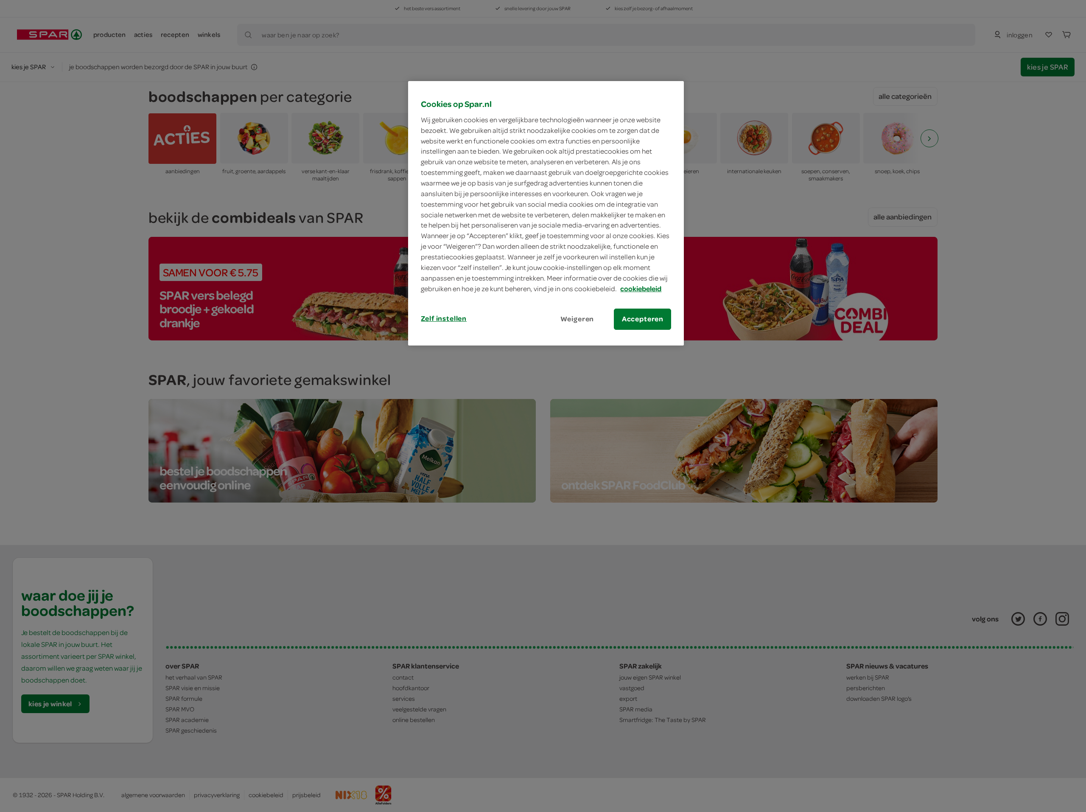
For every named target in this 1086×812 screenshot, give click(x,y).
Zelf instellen (444, 318)
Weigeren (577, 318)
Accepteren (642, 318)
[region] (546, 213)
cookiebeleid (640, 288)
